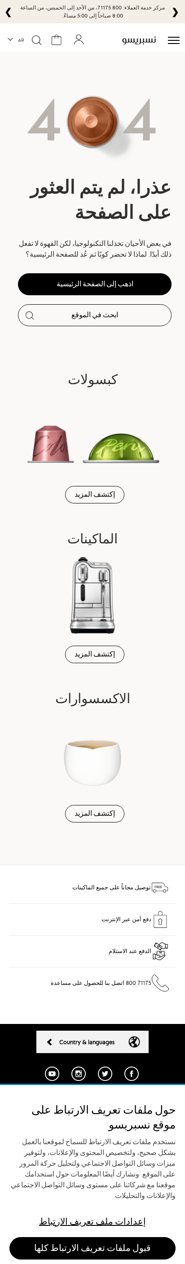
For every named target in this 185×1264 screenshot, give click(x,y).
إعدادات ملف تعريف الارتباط (92, 1221)
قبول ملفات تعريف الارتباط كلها (92, 1248)
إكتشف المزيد (95, 494)
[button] (16, 40)
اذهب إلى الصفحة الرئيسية (95, 284)
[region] (92, 1174)
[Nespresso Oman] (139, 40)
